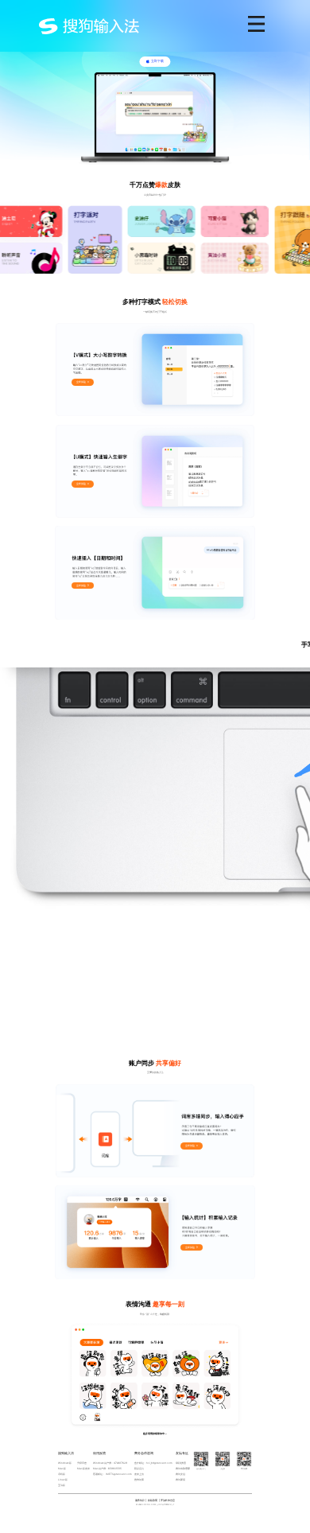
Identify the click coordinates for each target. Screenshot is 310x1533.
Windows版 (65, 1463)
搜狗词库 (139, 1479)
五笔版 (61, 1485)
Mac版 (62, 1468)
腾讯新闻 (180, 1479)
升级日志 (82, 1463)
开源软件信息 (168, 1500)
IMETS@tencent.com (119, 1474)
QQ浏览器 (181, 1463)
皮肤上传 (139, 1474)
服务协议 (140, 1500)
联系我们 (139, 1468)
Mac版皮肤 (83, 1468)
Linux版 (63, 1479)
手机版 (61, 1474)
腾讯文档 (180, 1474)
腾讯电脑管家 (183, 1468)
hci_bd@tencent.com (159, 1463)
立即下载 (157, 61)
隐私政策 (152, 1500)
